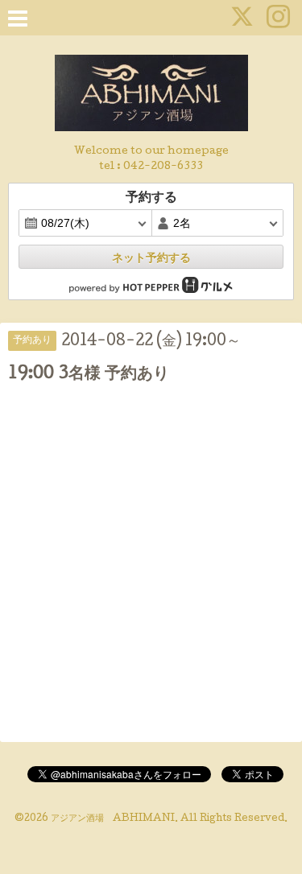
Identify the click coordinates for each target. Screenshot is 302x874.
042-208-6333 (163, 167)
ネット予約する (151, 257)
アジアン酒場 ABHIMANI (113, 819)
